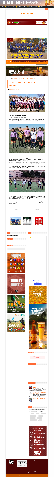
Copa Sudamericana (33, 420)
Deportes (15, 78)
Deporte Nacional (34, 411)
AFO (12, 78)
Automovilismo (33, 415)
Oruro (37, 413)
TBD (33, 475)
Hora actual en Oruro (24, 461)
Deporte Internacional (41, 409)
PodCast (26, 8)
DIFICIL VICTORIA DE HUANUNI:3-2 (29, 61)
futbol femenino (20, 78)
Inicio (8, 8)
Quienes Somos (13, 8)
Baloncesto (43, 413)
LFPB (32, 413)
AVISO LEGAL (40, 460)
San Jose (33, 409)
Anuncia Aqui (36, 8)
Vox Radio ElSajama (20, 8)
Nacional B (41, 415)
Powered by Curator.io (43, 360)
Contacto (31, 8)
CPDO (41, 420)
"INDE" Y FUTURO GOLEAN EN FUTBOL (29, 78)
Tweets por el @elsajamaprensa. (12, 241)
